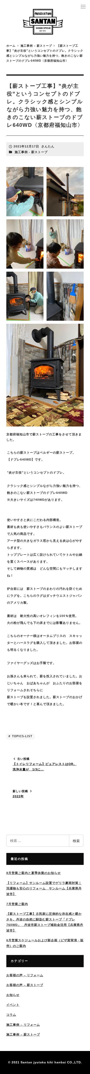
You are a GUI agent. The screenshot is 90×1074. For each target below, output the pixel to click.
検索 (76, 840)
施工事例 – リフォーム (23, 1024)
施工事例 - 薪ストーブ (31, 152)
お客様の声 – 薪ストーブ (24, 985)
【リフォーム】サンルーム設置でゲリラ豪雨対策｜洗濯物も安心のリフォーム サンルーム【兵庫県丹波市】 (44, 888)
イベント (12, 1004)
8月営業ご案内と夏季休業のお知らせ (33, 873)
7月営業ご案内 (17, 904)
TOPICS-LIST (21, 736)
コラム (11, 1014)
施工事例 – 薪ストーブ (23, 1034)
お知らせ (12, 995)
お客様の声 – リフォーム (24, 975)
